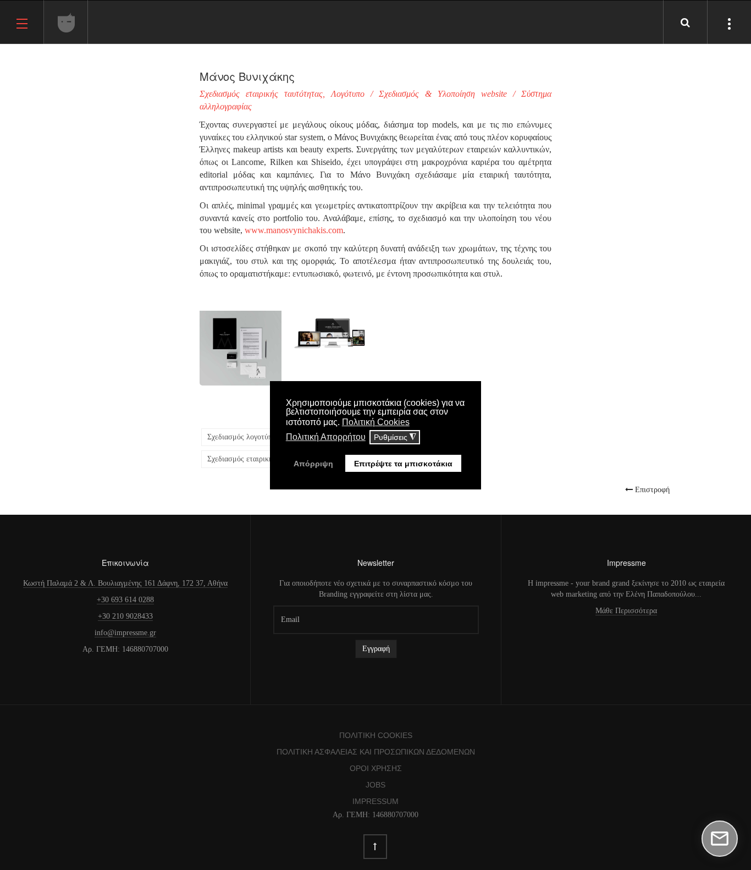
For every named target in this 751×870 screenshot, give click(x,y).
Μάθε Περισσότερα (626, 611)
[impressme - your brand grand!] (66, 22)
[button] (240, 341)
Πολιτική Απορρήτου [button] (326, 437)
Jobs (375, 784)
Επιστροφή (651, 489)
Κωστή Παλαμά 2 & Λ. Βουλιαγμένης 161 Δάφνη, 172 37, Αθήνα (125, 583)
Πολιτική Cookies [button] (376, 422)
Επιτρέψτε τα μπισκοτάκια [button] (403, 463)
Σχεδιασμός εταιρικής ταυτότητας (260, 459)
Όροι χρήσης (376, 768)
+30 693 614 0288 (125, 600)
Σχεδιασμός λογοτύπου (243, 437)
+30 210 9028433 (125, 616)
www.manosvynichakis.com (294, 230)
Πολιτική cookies (375, 735)
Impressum (375, 801)
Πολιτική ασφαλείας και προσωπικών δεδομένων (376, 751)
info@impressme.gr (125, 633)
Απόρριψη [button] (313, 463)
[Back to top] (375, 846)
